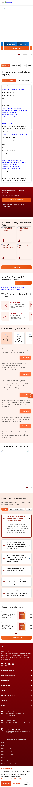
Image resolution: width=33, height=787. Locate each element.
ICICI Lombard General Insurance (10, 749)
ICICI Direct (4, 761)
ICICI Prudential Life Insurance (9, 752)
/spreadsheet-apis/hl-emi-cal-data (13, 89)
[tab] (8, 80)
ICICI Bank (4, 743)
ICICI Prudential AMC (7, 755)
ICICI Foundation (6, 746)
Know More (16, 267)
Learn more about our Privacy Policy (11, 779)
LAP (29, 65)
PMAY (24, 65)
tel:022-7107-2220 (8, 123)
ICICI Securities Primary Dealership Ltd (12, 764)
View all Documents (23, 283)
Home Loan (5, 65)
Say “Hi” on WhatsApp (16, 199)
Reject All (16, 783)
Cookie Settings (27, 783)
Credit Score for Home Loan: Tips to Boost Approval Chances (8, 615)
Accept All (6, 783)
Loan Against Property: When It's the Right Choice (7, 626)
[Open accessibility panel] (30, 396)
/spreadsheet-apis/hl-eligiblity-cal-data (14, 134)
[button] (16, 518)
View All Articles (16, 638)
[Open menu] (2, 2)
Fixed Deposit (16, 65)
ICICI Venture (5, 758)
